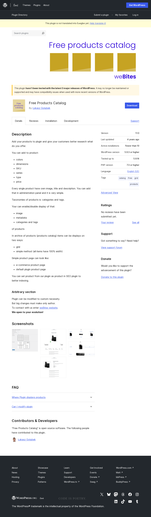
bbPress (121, 477)
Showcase (43, 468)
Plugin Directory (19, 15)
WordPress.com (125, 468)
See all (135, 222)
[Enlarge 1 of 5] (33, 332)
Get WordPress (137, 5)
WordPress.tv (72, 482)
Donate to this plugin (112, 277)
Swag (94, 482)
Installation (51, 120)
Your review (107, 222)
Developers (70, 477)
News (14, 472)
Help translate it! (98, 23)
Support (135, 120)
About (15, 468)
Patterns (42, 482)
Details (18, 120)
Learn (66, 468)
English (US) (133, 171)
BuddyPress (123, 482)
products (134, 184)
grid (136, 178)
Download (132, 105)
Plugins (41, 477)
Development (71, 120)
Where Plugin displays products (29, 397)
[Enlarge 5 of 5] (90, 345)
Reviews (33, 120)
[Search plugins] (43, 33)
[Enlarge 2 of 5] (62, 332)
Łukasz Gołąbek (41, 108)
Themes (42, 472)
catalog (122, 178)
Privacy (15, 482)
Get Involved (96, 468)
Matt (119, 472)
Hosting (15, 477)
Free (130, 178)
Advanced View (109, 192)
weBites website (49, 307)
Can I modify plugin (22, 406)
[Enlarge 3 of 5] (62, 360)
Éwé (42, 498)
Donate (95, 477)
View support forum (111, 247)
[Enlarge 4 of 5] (90, 332)
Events (93, 472)
